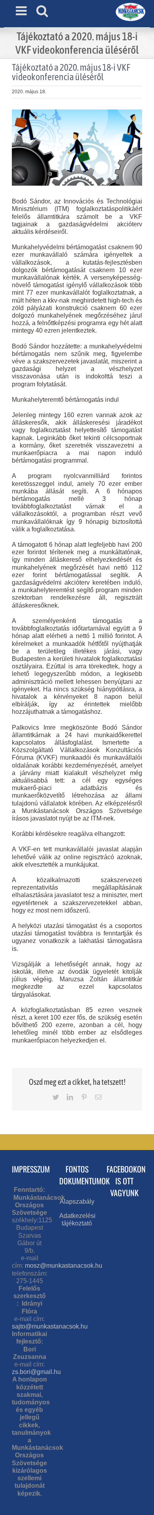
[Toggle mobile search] (42, 10)
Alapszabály (77, 1201)
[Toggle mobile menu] (22, 10)
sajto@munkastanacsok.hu (50, 1326)
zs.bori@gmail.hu (36, 1371)
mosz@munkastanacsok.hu (63, 1265)
